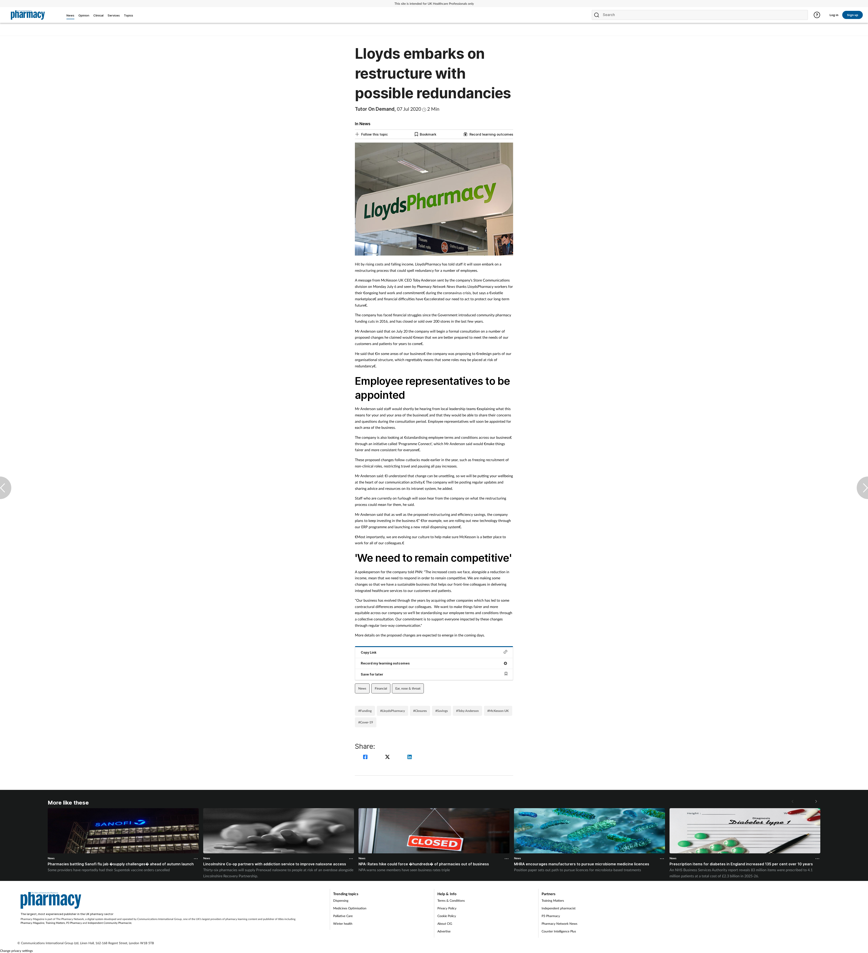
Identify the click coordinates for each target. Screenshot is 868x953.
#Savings (441, 711)
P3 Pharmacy (74, 923)
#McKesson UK (498, 711)
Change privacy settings (16, 951)
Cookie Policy (446, 916)
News (362, 688)
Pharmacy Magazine (32, 923)
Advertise (444, 931)
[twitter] (388, 757)
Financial (381, 688)
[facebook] (366, 757)
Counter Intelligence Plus (559, 931)
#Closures (420, 711)
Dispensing (340, 900)
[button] (815, 801)
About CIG (444, 923)
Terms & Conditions (451, 900)
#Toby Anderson (467, 711)
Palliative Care (343, 916)
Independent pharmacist (559, 908)
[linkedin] (409, 757)
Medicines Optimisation (349, 908)
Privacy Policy (446, 908)
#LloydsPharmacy (392, 711)
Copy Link (368, 652)
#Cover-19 (365, 722)
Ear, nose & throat (407, 688)
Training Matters (55, 923)
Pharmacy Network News (559, 923)
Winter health (342, 923)
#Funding (365, 711)
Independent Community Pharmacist (109, 923)
